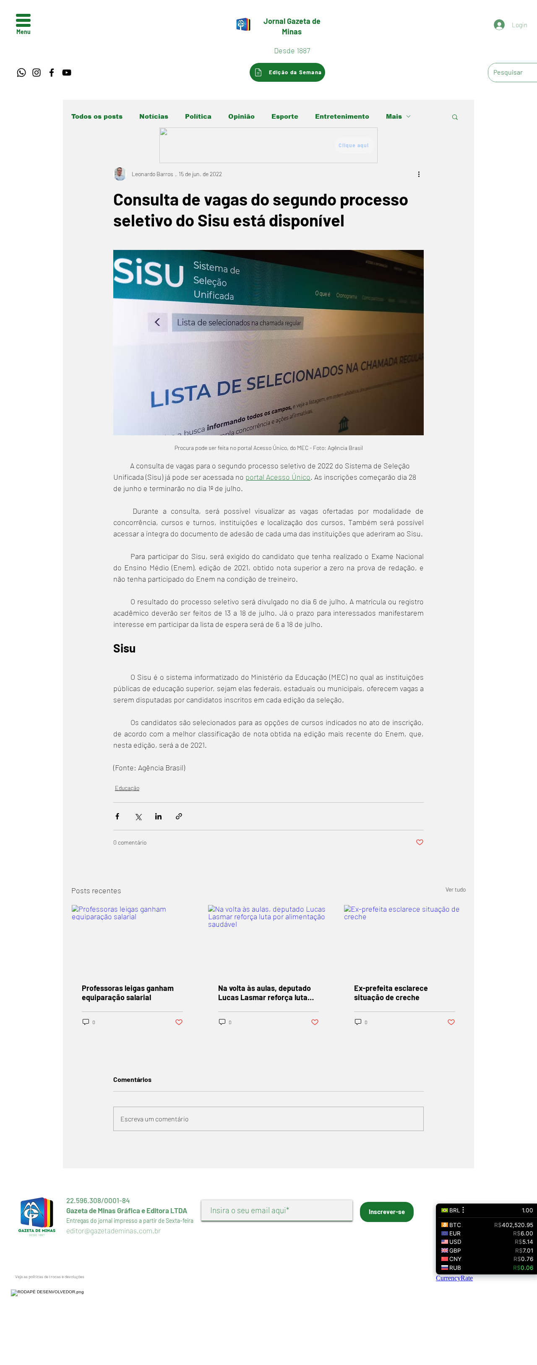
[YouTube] (66, 72)
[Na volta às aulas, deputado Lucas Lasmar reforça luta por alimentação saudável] (268, 939)
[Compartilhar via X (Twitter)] (138, 816)
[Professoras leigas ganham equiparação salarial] (132, 939)
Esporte (284, 116)
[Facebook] (51, 72)
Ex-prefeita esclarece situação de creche (391, 992)
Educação (127, 787)
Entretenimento (342, 116)
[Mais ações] (419, 174)
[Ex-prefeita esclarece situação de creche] (404, 939)
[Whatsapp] (21, 72)
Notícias (153, 116)
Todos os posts (97, 116)
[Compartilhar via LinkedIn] (158, 816)
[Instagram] (36, 72)
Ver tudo (456, 889)
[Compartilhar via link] (179, 816)
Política (198, 116)
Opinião (241, 116)
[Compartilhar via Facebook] (117, 816)
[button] (23, 20)
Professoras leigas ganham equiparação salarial (128, 992)
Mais (394, 116)
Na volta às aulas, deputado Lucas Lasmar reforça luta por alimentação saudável (264, 992)
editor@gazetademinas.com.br (113, 1230)
